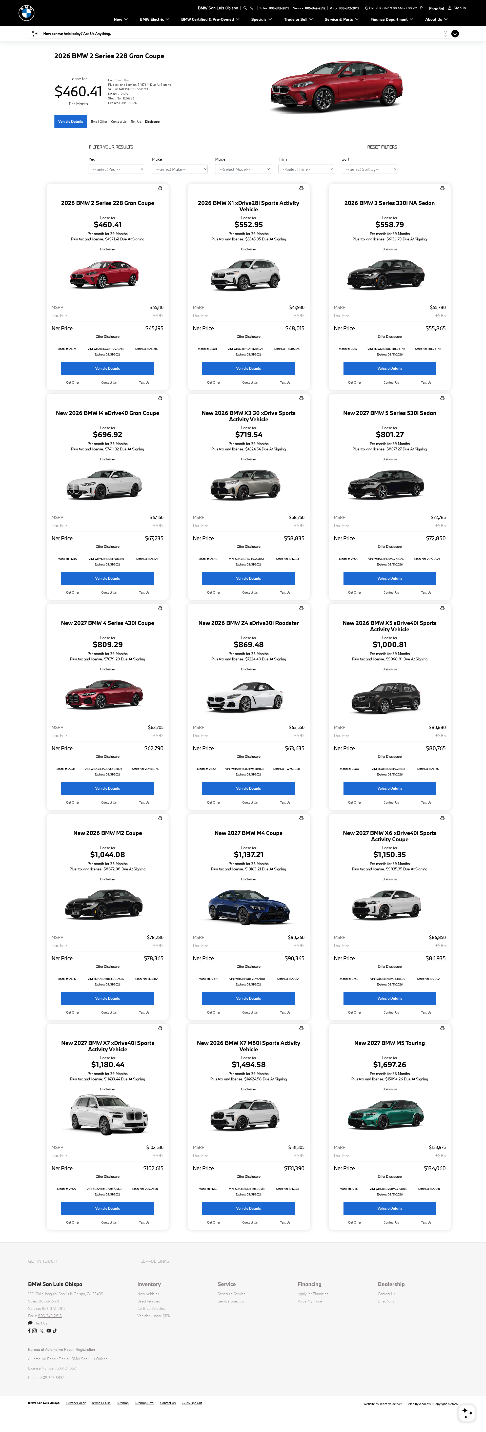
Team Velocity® (390, 1404)
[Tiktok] (55, 1331)
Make (157, 159)
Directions (386, 1301)
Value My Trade (310, 1301)
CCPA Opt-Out (192, 1403)
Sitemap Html (144, 1403)
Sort (345, 159)
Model (221, 159)
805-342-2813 (349, 8)
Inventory (149, 1284)
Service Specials (231, 1301)
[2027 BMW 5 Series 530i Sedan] (390, 486)
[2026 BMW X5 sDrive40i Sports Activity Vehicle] (390, 696)
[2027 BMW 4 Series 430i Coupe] (107, 696)
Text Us (144, 382)
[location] (420, 8)
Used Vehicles (148, 1301)
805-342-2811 (279, 8)
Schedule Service (232, 1293)
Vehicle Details (70, 121)
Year (93, 159)
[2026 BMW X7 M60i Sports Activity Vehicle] (248, 1116)
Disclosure (152, 121)
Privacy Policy (76, 1403)
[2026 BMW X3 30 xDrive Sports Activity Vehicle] (248, 486)
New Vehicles (148, 1293)
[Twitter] (41, 1331)
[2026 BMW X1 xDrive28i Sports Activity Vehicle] (248, 276)
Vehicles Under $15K (153, 1315)
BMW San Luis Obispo (44, 1403)
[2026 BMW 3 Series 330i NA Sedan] (390, 276)
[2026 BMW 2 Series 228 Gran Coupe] (107, 276)
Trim (282, 159)
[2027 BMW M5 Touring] (390, 1116)
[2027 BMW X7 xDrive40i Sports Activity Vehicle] (107, 1116)
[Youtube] (49, 1331)
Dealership (391, 1284)
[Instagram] (34, 1331)
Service (227, 1284)
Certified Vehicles (151, 1308)
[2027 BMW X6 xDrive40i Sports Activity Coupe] (390, 906)
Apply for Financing (313, 1293)
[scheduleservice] (251, 8)
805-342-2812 (315, 8)
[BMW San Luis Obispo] (51, 12)
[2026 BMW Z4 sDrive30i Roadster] (248, 696)
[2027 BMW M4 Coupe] (248, 906)
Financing (309, 1284)
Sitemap (123, 1403)
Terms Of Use (101, 1403)
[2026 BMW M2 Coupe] (107, 906)
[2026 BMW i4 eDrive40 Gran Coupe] (107, 486)
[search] (245, 8)
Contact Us (386, 1293)
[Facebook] (29, 1331)
